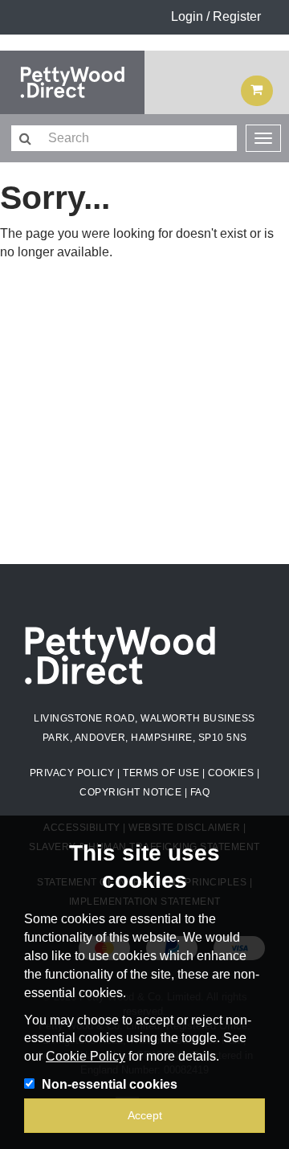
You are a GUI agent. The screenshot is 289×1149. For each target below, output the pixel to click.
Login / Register (216, 16)
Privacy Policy (72, 773)
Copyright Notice (130, 792)
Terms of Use (161, 773)
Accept (145, 1115)
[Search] (24, 139)
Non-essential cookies (109, 1084)
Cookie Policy (85, 1056)
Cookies (231, 773)
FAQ (200, 792)
